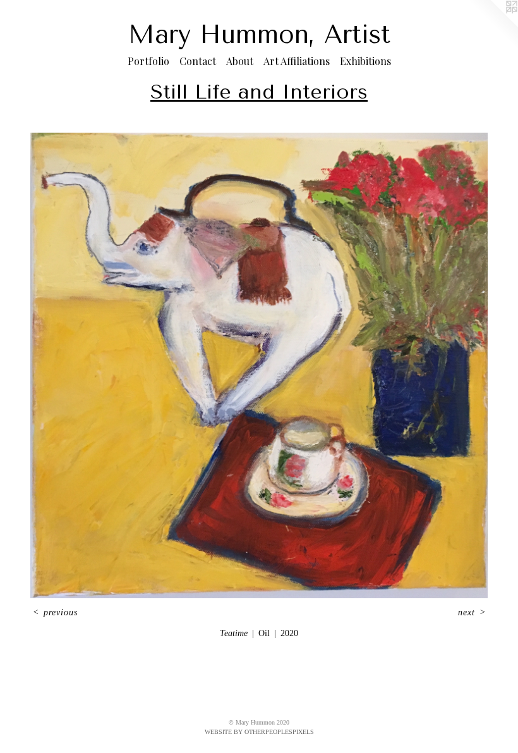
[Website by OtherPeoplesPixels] (492, 25)
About (239, 61)
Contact (197, 61)
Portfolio (148, 61)
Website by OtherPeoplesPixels (259, 731)
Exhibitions (365, 61)
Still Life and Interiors (259, 92)
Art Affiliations (296, 61)
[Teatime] (259, 366)
